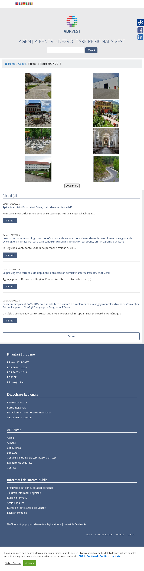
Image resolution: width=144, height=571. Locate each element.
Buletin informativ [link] (17, 497)
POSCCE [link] (12, 377)
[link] (16, 3)
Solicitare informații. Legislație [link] (24, 492)
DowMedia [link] (80, 524)
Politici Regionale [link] (16, 407)
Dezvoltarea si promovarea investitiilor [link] (29, 412)
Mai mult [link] (10, 220)
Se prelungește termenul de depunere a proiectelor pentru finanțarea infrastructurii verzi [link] (56, 272)
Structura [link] (12, 452)
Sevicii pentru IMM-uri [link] (19, 417)
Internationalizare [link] (17, 402)
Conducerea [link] (14, 447)
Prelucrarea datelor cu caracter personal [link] (30, 487)
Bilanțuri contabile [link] (17, 512)
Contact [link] (11, 467)
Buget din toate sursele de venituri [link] (26, 507)
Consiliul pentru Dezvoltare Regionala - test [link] (31, 457)
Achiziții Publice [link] (15, 502)
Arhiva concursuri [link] (104, 534)
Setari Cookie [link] (13, 563)
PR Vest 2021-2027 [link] (18, 362)
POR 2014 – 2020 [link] (17, 367)
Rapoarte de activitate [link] (19, 462)
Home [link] (11, 63)
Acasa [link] (10, 437)
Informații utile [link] (15, 382)
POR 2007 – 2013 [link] (17, 372)
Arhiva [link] (71, 336)
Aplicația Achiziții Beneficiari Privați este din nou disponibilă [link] (37, 207)
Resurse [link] (120, 534)
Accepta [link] (29, 563)
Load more (72, 185)
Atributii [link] (11, 442)
